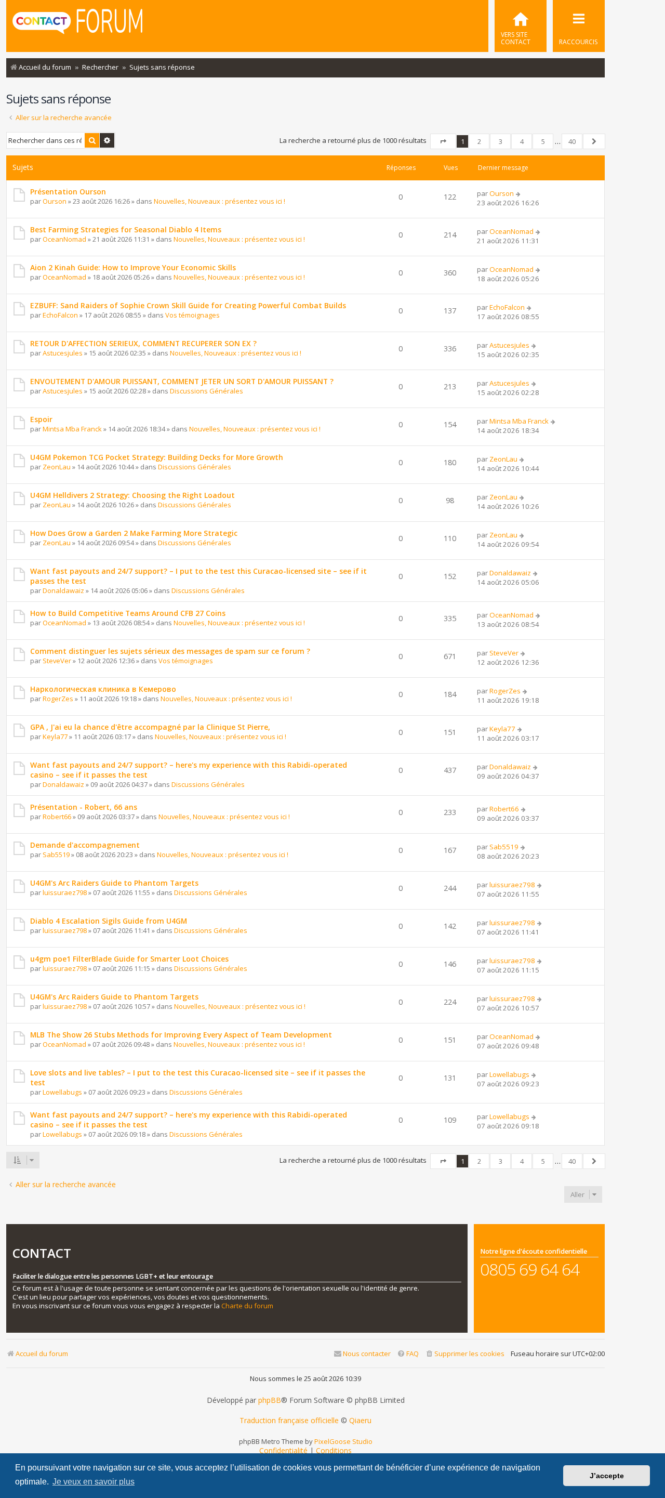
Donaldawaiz (63, 590)
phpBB (269, 1400)
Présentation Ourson (68, 191)
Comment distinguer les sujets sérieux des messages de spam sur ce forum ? (170, 651)
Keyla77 (55, 736)
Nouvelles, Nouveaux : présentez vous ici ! (219, 201)
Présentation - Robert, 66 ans (83, 807)
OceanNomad (64, 239)
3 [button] (500, 141)
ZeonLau (57, 466)
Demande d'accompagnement (85, 845)
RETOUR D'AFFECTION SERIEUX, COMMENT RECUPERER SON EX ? (143, 343)
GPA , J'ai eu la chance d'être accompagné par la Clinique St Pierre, (150, 727)
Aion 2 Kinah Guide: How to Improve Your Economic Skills (133, 267)
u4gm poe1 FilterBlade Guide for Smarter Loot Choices (129, 959)
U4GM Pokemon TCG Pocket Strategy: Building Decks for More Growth (156, 457)
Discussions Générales (206, 391)
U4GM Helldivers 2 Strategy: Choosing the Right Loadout (132, 495)
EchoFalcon (60, 315)
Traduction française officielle (289, 1420)
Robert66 (57, 816)
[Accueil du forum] (77, 25)
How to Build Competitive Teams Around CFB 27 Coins (127, 613)
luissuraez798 (65, 892)
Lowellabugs (62, 1092)
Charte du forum (247, 1306)
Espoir (41, 419)
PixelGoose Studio (343, 1441)
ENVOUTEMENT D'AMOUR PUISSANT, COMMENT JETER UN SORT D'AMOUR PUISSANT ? (182, 381)
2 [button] (479, 141)
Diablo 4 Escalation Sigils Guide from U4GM (108, 921)
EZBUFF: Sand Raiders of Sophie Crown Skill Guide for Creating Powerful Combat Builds (188, 305)
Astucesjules (63, 353)
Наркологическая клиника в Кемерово (103, 689)
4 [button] (522, 141)
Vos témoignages (192, 315)
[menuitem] (521, 26)
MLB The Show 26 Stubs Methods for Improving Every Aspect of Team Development (181, 1035)
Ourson (54, 201)
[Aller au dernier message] (518, 193)
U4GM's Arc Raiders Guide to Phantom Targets (114, 883)
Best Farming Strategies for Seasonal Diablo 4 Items (125, 229)
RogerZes (58, 698)
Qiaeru (360, 1420)
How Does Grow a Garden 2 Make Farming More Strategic (133, 533)
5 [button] (543, 141)
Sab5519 (56, 854)
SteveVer (57, 660)
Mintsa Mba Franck (72, 428)
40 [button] (572, 141)
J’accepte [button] (607, 1475)
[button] (443, 141)
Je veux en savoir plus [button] (93, 1481)
